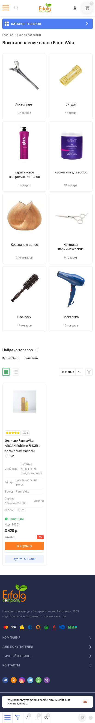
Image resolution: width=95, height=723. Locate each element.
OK (85, 702)
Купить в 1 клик (24, 559)
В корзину (24, 546)
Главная (7, 35)
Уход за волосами (29, 35)
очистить (31, 358)
